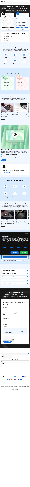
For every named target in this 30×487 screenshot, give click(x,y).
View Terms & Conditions (25, 260)
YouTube (17, 359)
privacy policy (4, 335)
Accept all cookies (24, 252)
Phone (4, 314)
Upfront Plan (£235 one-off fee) (9, 332)
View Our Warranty (7, 27)
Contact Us (3, 160)
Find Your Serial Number (6, 319)
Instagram (14, 359)
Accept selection (15, 252)
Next (4, 119)
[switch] (11, 247)
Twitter (15, 359)
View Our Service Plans (22, 27)
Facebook (12, 359)
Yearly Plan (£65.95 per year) (20, 331)
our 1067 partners (6, 237)
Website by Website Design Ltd (15, 389)
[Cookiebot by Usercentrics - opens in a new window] (25, 233)
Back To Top (15, 348)
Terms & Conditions (8, 29)
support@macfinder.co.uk (7, 38)
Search (28, 3)
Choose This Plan (15, 256)
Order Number (5, 321)
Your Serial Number (5, 324)
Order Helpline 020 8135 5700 (8, 36)
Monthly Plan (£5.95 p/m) (8, 331)
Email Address (5, 307)
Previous (2, 119)
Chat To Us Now (6, 40)
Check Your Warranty (6, 172)
